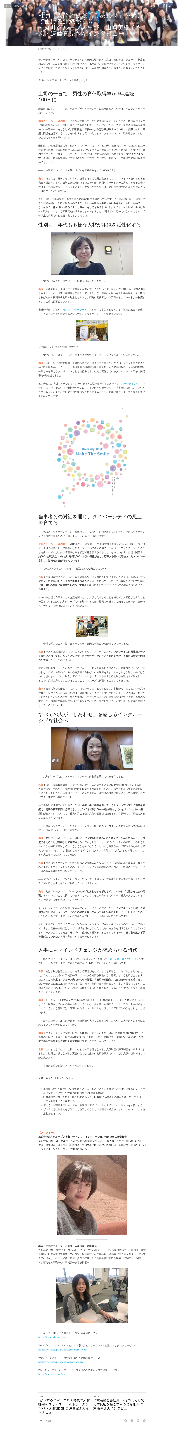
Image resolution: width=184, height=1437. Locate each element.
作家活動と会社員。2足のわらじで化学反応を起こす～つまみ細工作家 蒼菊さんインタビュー (119, 1404)
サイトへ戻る (13, 6)
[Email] (144, 1420)
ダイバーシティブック (129, 383)
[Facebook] (125, 1420)
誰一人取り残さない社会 (123, 958)
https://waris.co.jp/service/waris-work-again (61, 1361)
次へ (95, 1396)
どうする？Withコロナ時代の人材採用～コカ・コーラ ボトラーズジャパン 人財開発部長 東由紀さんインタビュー (64, 1406)
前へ (42, 1396)
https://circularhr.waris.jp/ (52, 1337)
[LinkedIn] (138, 1420)
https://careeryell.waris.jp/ (52, 1374)
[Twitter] (132, 1420)
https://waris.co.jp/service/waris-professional (62, 1349)
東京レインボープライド (76, 309)
